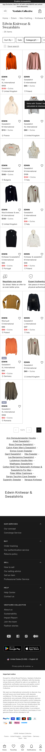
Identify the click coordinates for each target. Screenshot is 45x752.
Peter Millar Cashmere (21, 473)
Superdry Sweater (12, 479)
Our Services (11, 524)
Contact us (9, 596)
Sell (6, 562)
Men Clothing (26, 18)
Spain (20, 738)
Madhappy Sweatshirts (21, 463)
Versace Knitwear (33, 479)
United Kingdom (15, 736)
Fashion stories (11, 625)
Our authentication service (16, 549)
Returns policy (11, 553)
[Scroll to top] (38, 429)
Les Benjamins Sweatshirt (21, 457)
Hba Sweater (30, 454)
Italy (25, 738)
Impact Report (10, 617)
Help (6, 588)
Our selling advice (12, 571)
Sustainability (10, 613)
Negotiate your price (12, 281)
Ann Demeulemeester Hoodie (21, 438)
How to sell (9, 567)
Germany (36, 736)
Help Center (9, 592)
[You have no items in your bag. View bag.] (40, 11)
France (6, 736)
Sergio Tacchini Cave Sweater (21, 476)
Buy (6, 541)
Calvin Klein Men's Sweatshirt (21, 447)
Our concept (10, 528)
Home (5, 18)
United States (27, 736)
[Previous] (16, 429)
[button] (40, 11)
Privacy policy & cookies (21, 666)
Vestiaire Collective (15, 605)
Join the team (10, 621)
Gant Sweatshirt (13, 454)
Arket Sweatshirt (21, 441)
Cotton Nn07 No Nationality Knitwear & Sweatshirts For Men (22, 468)
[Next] (28, 429)
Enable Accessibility (22, 1)
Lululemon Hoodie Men (21, 460)
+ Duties (9, 88)
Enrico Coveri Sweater (21, 450)
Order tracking (11, 545)
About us (8, 609)
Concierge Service (12, 532)
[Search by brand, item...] (5, 11)
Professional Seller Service (16, 579)
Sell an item (9, 575)
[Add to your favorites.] (19, 77)
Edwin (14, 18)
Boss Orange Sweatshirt (21, 444)
